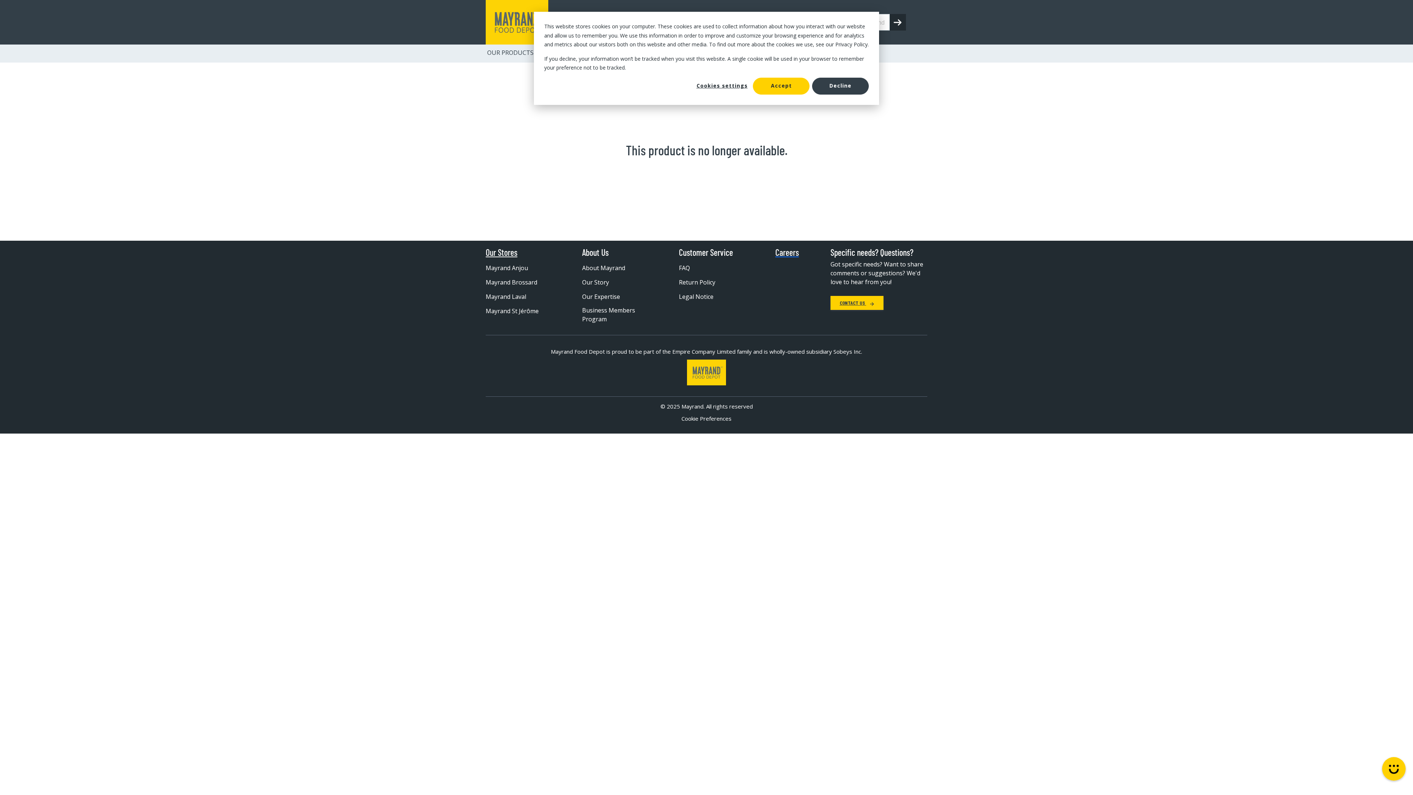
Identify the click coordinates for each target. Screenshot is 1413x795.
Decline (840, 85)
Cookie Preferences (706, 418)
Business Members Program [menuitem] (608, 314)
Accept (781, 85)
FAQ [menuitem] (684, 268)
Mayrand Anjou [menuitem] (507, 268)
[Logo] (706, 373)
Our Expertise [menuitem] (601, 297)
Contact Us (853, 303)
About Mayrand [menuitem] (603, 268)
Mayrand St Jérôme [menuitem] (512, 311)
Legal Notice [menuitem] (696, 297)
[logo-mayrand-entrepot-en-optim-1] (517, 22)
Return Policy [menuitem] (697, 282)
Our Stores (501, 252)
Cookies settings (722, 85)
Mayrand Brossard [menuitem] (511, 282)
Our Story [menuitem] (595, 282)
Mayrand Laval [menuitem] (506, 297)
